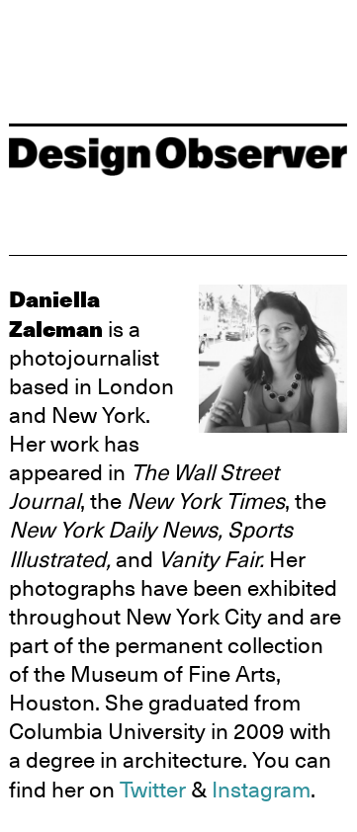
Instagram (261, 789)
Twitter (153, 789)
